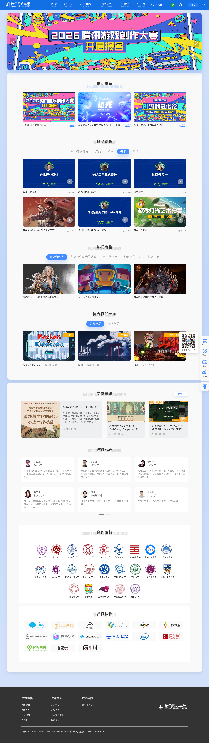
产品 (98, 151)
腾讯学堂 (26, 710)
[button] (101, 67)
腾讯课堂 (26, 715)
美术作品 (113, 323)
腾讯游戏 (26, 705)
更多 (181, 394)
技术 (110, 151)
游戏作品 (95, 323)
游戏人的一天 (132, 257)
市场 (135, 151)
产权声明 (55, 710)
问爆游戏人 (57, 257)
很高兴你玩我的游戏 (83, 257)
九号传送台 (110, 257)
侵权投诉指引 (57, 715)
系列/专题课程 (79, 151)
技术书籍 (153, 257)
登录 (193, 5)
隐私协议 (55, 720)
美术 (123, 151)
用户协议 (55, 705)
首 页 (54, 5)
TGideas (26, 720)
